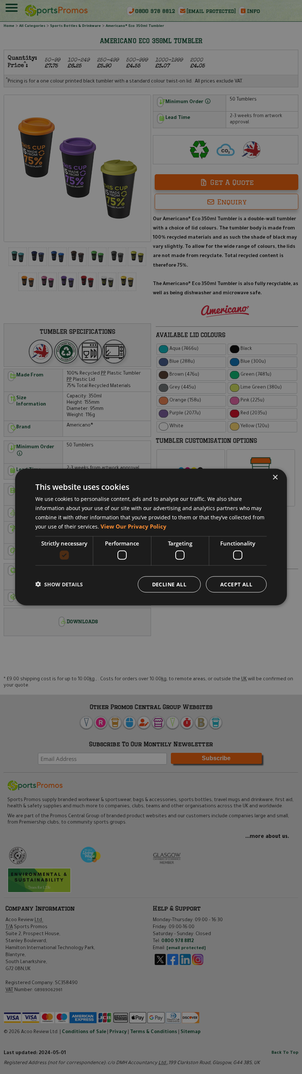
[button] (59, 584)
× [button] (275, 477)
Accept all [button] (236, 583)
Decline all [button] (169, 583)
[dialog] (151, 537)
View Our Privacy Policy (133, 526)
